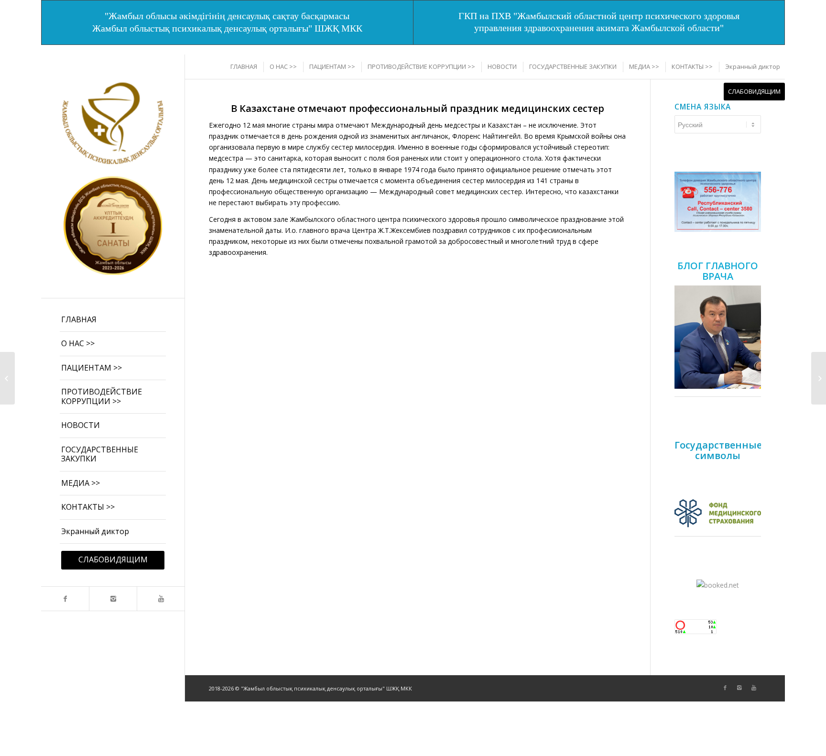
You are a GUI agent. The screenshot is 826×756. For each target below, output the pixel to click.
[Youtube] (161, 599)
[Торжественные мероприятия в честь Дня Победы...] (7, 378)
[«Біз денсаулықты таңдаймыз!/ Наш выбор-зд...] (818, 378)
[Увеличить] (748, 184)
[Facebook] (65, 599)
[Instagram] (113, 599)
